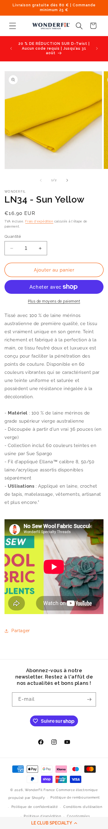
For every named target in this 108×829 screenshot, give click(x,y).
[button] (54, 823)
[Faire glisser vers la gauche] (40, 180)
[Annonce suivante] (97, 48)
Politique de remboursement (75, 798)
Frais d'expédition (39, 221)
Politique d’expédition (42, 816)
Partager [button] (20, 630)
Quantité (12, 236)
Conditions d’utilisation (82, 807)
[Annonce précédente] (11, 48)
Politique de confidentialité (34, 807)
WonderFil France (40, 790)
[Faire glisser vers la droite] (67, 180)
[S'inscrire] (89, 699)
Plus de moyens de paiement (54, 301)
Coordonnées (78, 816)
